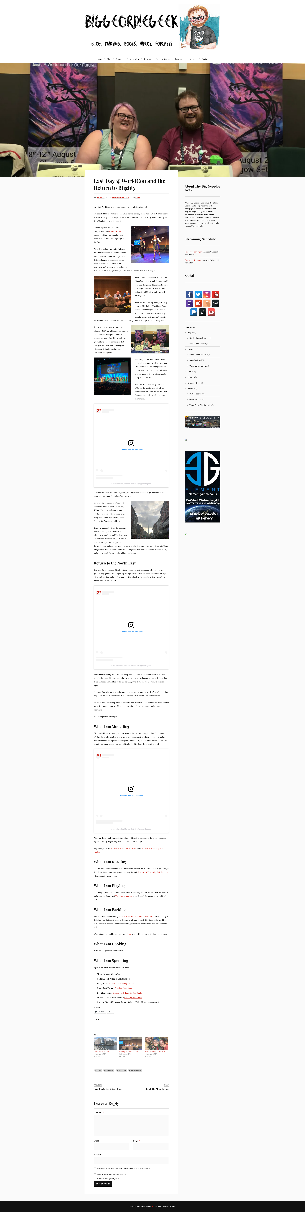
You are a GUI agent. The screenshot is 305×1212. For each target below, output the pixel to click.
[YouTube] (216, 294)
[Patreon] (198, 303)
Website (97, 1154)
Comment (99, 1113)
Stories (190, 371)
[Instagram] (207, 294)
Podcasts (178, 59)
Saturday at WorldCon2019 (128, 1051)
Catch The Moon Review (157, 1089)
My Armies (134, 59)
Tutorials (147, 59)
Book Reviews (195, 360)
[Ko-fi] (211, 312)
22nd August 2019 (120, 197)
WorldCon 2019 (135, 1070)
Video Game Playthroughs (200, 405)
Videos (190, 388)
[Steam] (216, 303)
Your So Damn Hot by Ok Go (121, 983)
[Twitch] (189, 303)
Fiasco (128, 933)
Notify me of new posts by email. (108, 1179)
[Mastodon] (194, 312)
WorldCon (121, 1070)
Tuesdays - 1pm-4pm (193, 252)
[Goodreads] (207, 303)
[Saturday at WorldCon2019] (130, 1043)
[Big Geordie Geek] (152, 27)
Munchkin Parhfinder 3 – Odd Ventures (135, 916)
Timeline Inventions (123, 896)
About (192, 59)
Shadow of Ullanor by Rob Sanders (153, 872)
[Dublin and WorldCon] (105, 1043)
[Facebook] (189, 294)
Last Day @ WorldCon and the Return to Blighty (129, 184)
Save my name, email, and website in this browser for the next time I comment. (124, 1168)
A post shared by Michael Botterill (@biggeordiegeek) (131, 484)
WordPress (146, 1206)
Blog (109, 59)
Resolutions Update (197, 343)
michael (100, 197)
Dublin (98, 1070)
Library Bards (115, 231)
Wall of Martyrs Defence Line (123, 848)
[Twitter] (198, 294)
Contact (205, 59)
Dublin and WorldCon (101, 1051)
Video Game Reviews (198, 366)
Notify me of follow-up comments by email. (111, 1174)
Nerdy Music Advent (197, 338)
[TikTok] (202, 312)
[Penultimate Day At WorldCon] (156, 1043)
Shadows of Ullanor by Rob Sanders (128, 992)
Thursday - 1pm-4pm (193, 260)
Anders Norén (169, 1206)
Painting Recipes (163, 59)
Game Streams (195, 399)
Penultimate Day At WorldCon (155, 1051)
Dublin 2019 (109, 1070)
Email (136, 1141)
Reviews (119, 59)
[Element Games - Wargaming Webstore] (202, 522)
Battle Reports (195, 394)
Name (97, 1141)
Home (99, 59)
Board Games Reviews (198, 354)
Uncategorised (194, 383)
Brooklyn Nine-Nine (133, 997)
